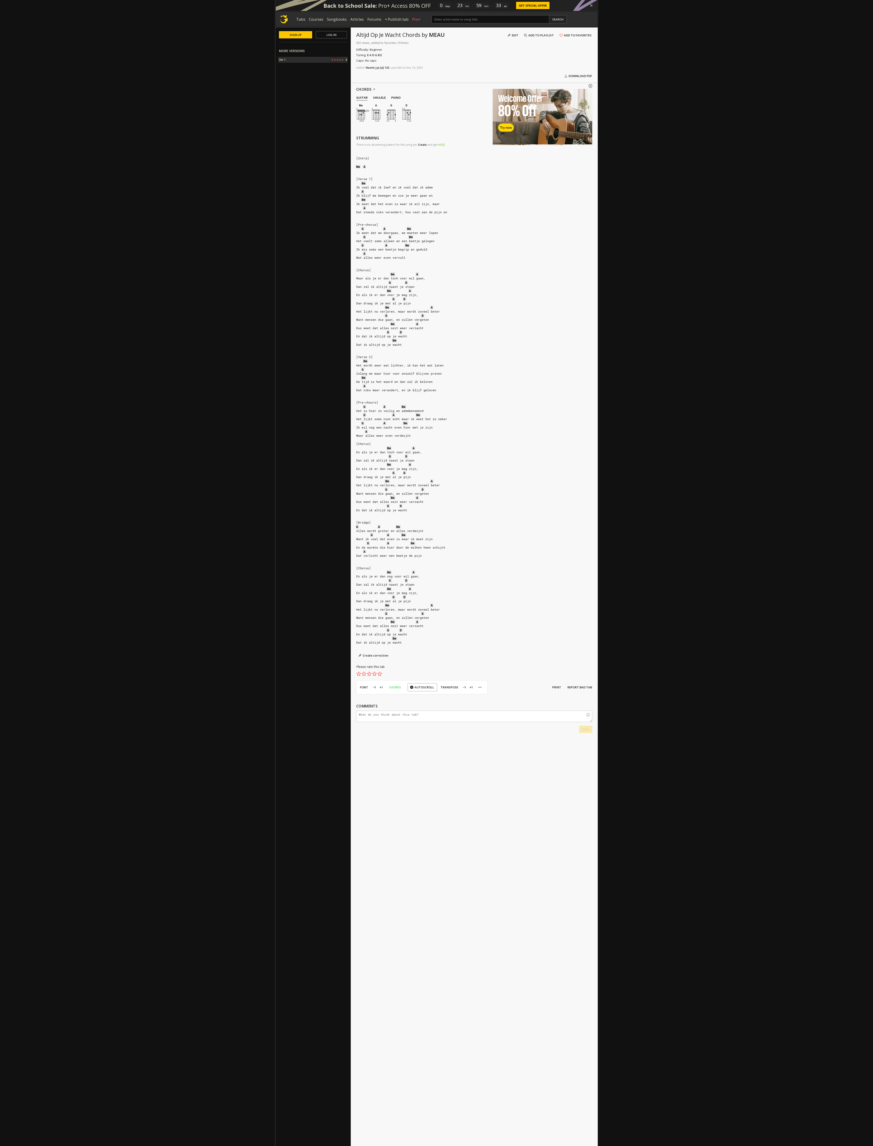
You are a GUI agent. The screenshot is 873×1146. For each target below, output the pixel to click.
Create (422, 145)
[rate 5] (379, 674)
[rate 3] (369, 674)
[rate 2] (364, 674)
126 (386, 68)
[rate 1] (358, 674)
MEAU (437, 34)
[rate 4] (374, 674)
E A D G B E (374, 55)
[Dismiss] (591, 5)
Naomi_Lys (373, 68)
